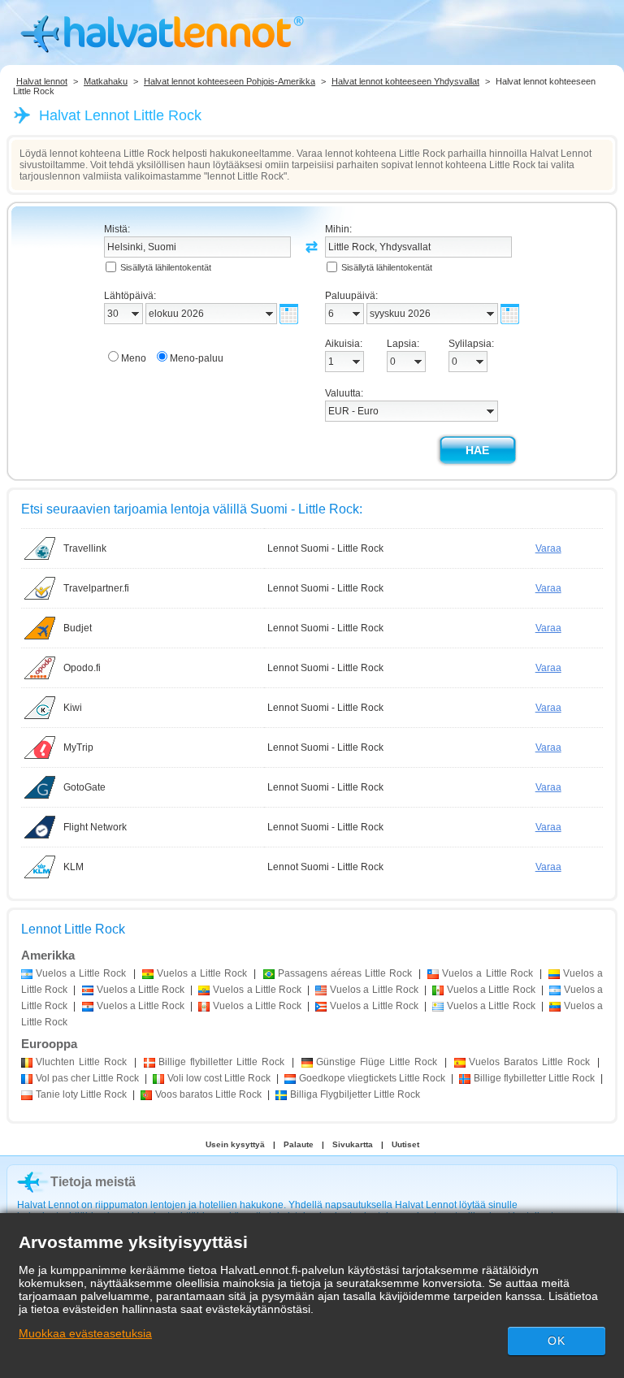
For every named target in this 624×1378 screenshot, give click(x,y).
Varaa (548, 548)
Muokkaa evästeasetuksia (85, 1333)
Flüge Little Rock (376, 1062)
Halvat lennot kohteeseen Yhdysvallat (405, 81)
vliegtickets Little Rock (372, 1078)
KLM (73, 867)
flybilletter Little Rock (221, 1062)
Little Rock (81, 1062)
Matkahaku (106, 81)
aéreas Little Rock (345, 973)
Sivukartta (352, 1144)
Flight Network (95, 827)
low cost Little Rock (219, 1078)
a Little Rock (81, 973)
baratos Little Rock (208, 1094)
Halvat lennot (41, 81)
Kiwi (72, 707)
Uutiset (405, 1144)
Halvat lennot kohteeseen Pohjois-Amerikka (229, 81)
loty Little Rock (81, 1094)
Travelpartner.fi (96, 588)
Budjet (77, 628)
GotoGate (84, 787)
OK (557, 1340)
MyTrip (78, 747)
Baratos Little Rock (529, 1062)
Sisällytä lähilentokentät (165, 267)
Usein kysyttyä (235, 1144)
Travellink (84, 548)
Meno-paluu (196, 358)
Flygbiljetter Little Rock (355, 1094)
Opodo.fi (82, 668)
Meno (133, 358)
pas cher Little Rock (87, 1078)
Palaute (299, 1144)
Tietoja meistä (93, 1182)
